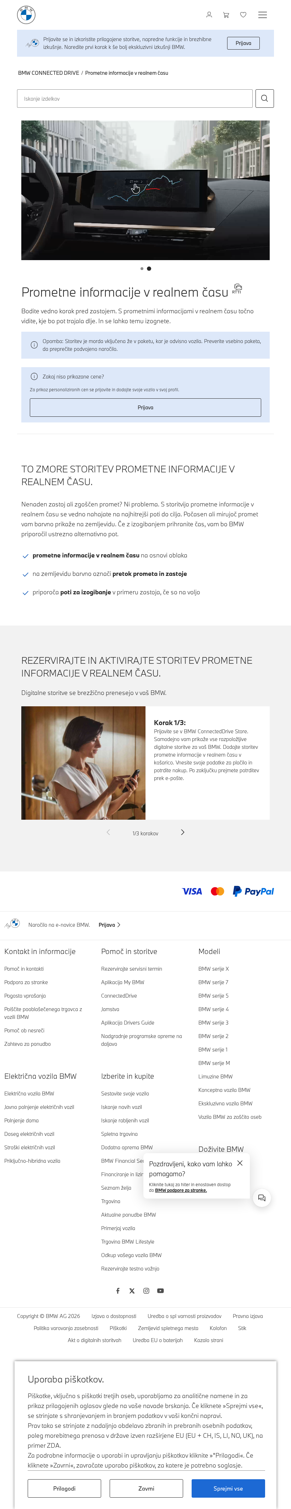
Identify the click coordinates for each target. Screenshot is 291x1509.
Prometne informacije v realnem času (126, 72)
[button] (265, 98)
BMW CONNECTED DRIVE (48, 72)
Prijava (243, 43)
